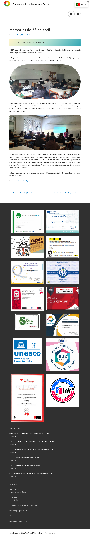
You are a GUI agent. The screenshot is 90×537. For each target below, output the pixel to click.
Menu (78, 14)
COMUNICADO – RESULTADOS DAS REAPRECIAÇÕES (29, 433)
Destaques (19, 181)
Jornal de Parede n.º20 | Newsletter (22, 193)
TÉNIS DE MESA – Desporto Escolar (67, 193)
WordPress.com (50, 533)
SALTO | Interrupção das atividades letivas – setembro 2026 (31, 441)
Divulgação (27, 181)
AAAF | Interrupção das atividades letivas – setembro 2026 (31, 449)
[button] (88, 2)
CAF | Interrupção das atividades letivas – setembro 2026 (30, 473)
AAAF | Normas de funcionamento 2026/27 (25, 457)
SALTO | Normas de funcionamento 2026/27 (25, 465)
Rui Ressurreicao (32, 35)
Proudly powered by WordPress (20, 533)
